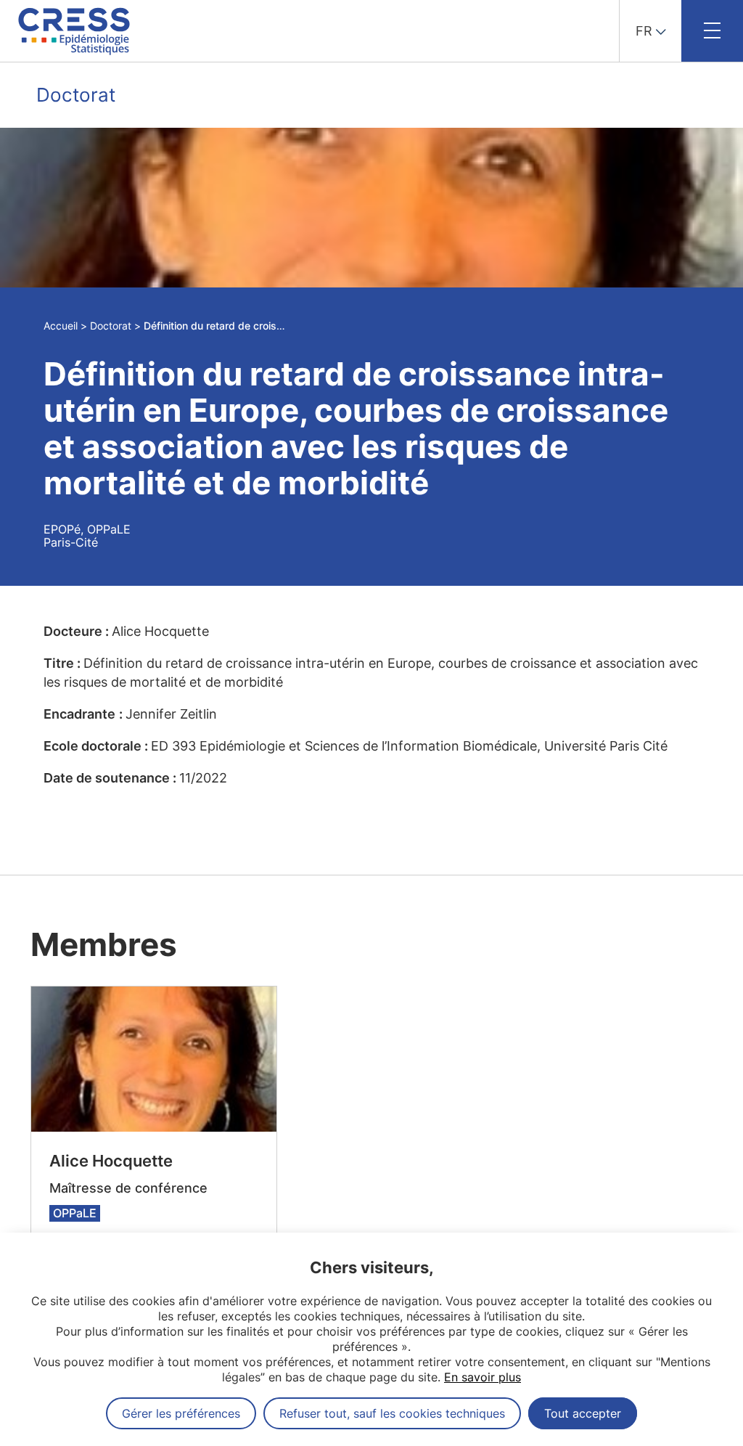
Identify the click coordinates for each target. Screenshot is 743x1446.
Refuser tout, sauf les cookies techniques (392, 1413)
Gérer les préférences (181, 1413)
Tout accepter (582, 1413)
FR (644, 30)
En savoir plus (482, 1377)
